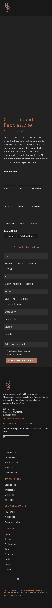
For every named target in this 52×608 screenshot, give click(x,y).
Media (7, 559)
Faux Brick (10, 511)
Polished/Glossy (28, 236)
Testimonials (11, 544)
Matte (10, 236)
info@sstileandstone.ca (13, 418)
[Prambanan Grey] (9, 214)
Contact (9, 569)
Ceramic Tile (11, 452)
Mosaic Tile (10, 457)
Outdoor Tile (11, 472)
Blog (7, 549)
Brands (8, 539)
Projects (9, 554)
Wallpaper (10, 516)
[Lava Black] (9, 197)
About (8, 534)
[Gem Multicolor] (36, 180)
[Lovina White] (36, 197)
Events (8, 564)
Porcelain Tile (11, 462)
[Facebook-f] (23, 602)
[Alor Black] (9, 180)
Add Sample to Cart (21, 360)
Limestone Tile (12, 489)
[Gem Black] (23, 180)
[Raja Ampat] (23, 214)
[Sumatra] (36, 214)
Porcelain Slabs (12, 522)
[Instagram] (28, 602)
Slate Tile (9, 499)
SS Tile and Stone (13, 595)
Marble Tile (10, 494)
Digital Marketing (14, 590)
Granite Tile (10, 484)
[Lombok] (23, 197)
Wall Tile (9, 467)
